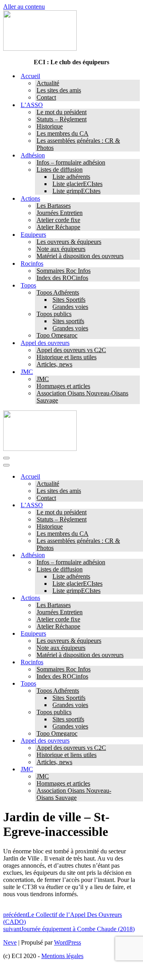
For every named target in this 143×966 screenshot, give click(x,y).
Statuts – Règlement (62, 119)
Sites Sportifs (68, 299)
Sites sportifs (68, 321)
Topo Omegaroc (57, 335)
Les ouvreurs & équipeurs (69, 241)
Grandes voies (70, 306)
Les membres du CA (63, 133)
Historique (50, 126)
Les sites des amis (59, 90)
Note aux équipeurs (61, 248)
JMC (43, 379)
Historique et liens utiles (67, 357)
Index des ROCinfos (62, 277)
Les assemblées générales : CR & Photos (78, 144)
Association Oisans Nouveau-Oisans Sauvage (82, 397)
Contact (46, 97)
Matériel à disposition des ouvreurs (80, 256)
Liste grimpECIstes (76, 191)
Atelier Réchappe (58, 227)
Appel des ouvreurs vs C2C (71, 350)
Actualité (48, 83)
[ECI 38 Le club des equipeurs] (40, 48)
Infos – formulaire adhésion (71, 162)
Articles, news (54, 364)
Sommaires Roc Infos (64, 270)
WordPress (67, 942)
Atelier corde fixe (58, 220)
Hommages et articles (63, 386)
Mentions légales (62, 956)
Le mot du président (62, 112)
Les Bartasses (54, 205)
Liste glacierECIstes (77, 183)
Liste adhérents (71, 176)
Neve (10, 942)
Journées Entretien (60, 212)
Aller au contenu (24, 6)
